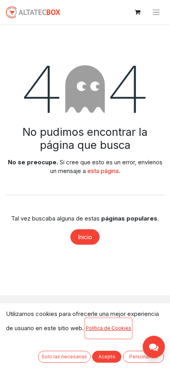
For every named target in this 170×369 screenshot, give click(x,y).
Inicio (85, 237)
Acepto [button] (106, 356)
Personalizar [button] (143, 356)
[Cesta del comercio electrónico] (137, 12)
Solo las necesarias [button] (64, 356)
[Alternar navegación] (156, 12)
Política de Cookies (108, 328)
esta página (103, 171)
